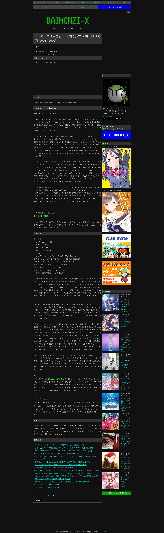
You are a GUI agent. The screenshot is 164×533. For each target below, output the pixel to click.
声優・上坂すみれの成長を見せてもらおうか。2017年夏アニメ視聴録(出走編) (64, 448)
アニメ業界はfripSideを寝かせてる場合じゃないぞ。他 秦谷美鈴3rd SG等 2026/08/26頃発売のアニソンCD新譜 (125, 305)
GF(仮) (82, 2)
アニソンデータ (110, 2)
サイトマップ (49, 7)
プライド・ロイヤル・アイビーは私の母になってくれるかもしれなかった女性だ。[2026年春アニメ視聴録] (125, 463)
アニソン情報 (54, 2)
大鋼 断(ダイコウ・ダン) (113, 108)
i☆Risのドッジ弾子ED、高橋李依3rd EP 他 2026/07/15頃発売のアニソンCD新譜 (125, 422)
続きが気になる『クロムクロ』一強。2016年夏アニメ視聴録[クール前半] (63, 473)
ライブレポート (96, 2)
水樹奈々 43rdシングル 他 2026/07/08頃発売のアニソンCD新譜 (125, 441)
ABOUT (82, 7)
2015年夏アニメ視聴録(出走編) (47, 487)
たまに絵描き (107, 116)
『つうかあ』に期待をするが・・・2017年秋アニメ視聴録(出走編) (60, 445)
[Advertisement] (68, 79)
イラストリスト (40, 2)
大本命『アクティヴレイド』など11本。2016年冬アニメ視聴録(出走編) (62, 481)
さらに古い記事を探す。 (117, 493)
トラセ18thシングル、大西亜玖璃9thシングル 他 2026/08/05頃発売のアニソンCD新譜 (126, 363)
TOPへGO (105, 531)
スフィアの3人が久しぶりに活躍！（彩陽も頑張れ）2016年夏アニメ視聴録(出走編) (66, 476)
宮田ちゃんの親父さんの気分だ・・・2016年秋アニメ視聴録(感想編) (61, 465)
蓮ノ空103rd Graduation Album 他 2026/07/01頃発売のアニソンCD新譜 (125, 482)
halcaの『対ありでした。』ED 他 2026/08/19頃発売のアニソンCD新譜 (125, 322)
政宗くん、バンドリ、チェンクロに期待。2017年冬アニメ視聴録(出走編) (62, 462)
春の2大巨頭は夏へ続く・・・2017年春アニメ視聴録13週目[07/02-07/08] (63, 450)
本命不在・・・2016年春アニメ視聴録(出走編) (53, 479)
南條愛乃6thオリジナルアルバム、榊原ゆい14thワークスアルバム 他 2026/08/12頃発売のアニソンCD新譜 (126, 345)
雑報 (124, 2)
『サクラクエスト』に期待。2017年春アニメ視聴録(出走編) (57, 453)
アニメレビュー (68, 2)
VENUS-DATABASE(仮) (114, 7)
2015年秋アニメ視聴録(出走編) (47, 484)
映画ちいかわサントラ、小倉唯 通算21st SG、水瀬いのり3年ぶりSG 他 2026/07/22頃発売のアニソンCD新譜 (125, 404)
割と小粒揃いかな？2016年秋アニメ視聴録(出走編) (54, 467)
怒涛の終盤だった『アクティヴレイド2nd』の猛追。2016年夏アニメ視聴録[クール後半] (68, 470)
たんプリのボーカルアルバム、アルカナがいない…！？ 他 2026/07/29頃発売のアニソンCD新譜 (125, 384)
